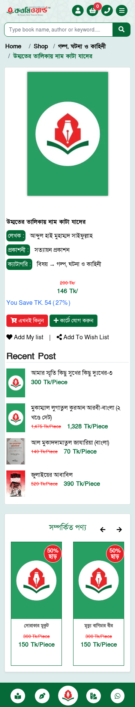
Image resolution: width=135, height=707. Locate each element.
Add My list (27, 337)
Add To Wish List (85, 337)
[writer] (42, 696)
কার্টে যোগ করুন (75, 320)
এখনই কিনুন (30, 320)
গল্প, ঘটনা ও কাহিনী (79, 264)
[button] (121, 11)
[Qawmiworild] (68, 695)
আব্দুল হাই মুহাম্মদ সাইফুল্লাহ (61, 236)
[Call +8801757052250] (107, 11)
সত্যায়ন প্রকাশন (51, 250)
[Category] (93, 696)
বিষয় (42, 264)
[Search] (121, 29)
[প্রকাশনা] (17, 696)
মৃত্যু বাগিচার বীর (98, 626)
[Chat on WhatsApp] (117, 696)
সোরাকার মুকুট (36, 626)
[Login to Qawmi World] (78, 11)
